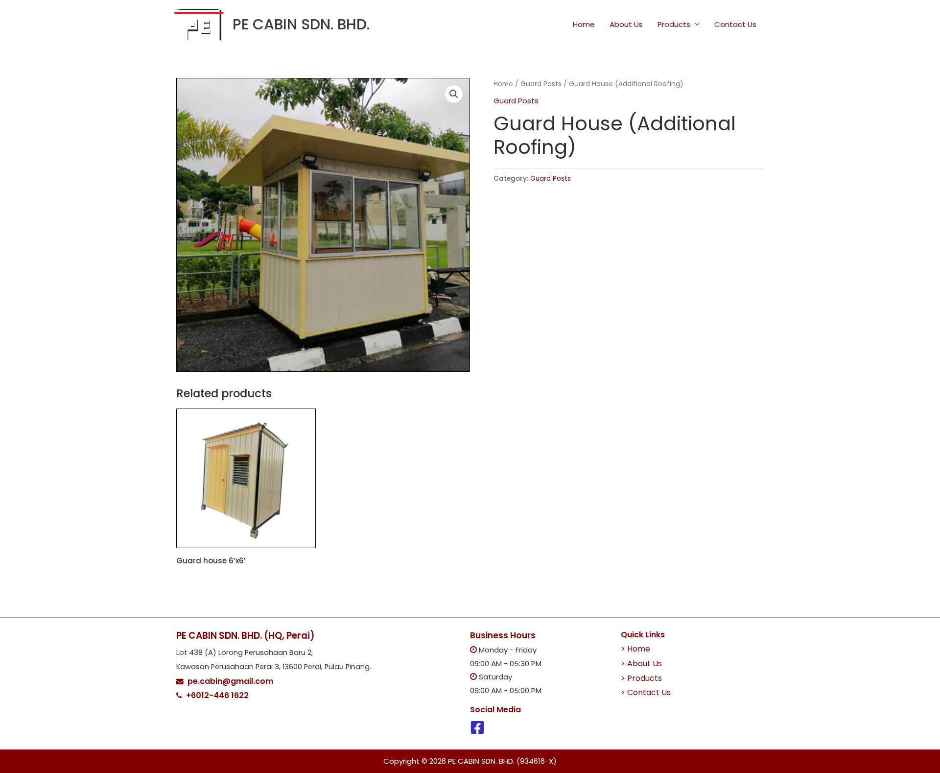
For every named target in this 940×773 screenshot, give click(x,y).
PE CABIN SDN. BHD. (301, 24)
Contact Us (735, 24)
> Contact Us (646, 692)
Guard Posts (541, 84)
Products (674, 24)
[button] (454, 94)
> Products (641, 678)
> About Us (641, 663)
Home (584, 24)
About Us (626, 24)
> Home (635, 648)
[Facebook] (477, 727)
